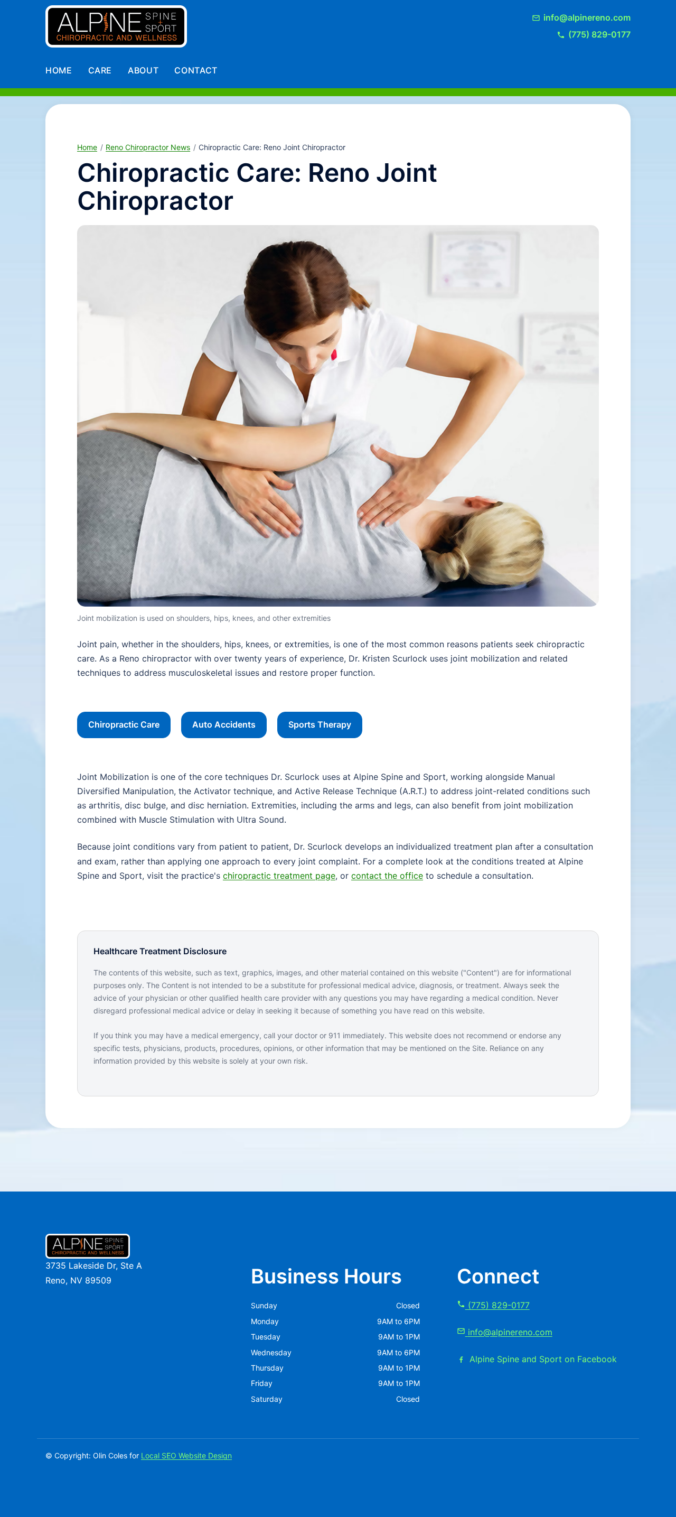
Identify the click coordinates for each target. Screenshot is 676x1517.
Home (58, 70)
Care (100, 70)
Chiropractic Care (123, 724)
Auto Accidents (224, 724)
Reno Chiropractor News (148, 147)
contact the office (387, 875)
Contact (195, 70)
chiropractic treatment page (279, 875)
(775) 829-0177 (497, 1305)
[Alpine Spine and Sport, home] (116, 26)
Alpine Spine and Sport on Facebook (543, 1359)
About (143, 70)
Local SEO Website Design (186, 1455)
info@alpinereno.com (510, 1332)
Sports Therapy (319, 724)
